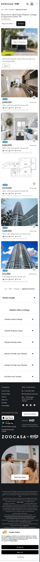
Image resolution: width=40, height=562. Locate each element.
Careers (4, 397)
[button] (19, 297)
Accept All (20, 547)
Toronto (16, 289)
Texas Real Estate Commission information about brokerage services (20, 516)
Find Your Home (20, 477)
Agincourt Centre (28, 289)
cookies (8, 536)
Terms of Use (6, 391)
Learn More (25, 525)
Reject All (20, 552)
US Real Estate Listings (9, 426)
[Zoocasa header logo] (10, 4)
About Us (4, 400)
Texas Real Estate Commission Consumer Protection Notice (20, 518)
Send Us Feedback (30, 414)
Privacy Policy (6, 394)
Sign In (6, 66)
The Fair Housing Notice (25, 521)
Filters (22, 23)
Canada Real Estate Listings (8, 430)
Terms (5, 540)
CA (5, 289)
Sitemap (4, 402)
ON (10, 289)
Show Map (20, 502)
